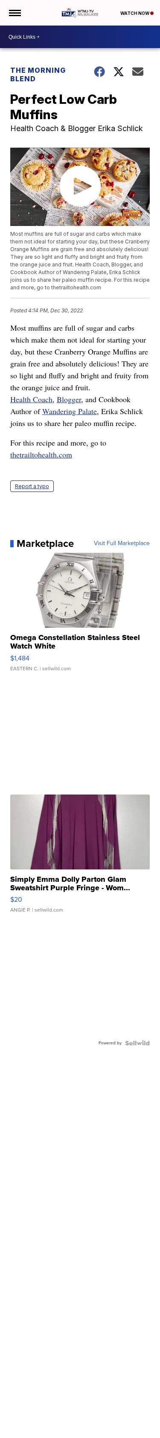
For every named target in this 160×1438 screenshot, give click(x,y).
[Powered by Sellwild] (137, 1043)
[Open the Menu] (14, 12)
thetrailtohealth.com (41, 454)
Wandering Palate (69, 411)
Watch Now (135, 13)
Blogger (69, 399)
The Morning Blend (38, 74)
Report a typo (32, 486)
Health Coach (31, 399)
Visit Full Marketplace (122, 543)
